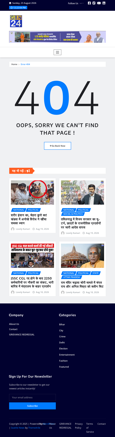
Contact (13, 329)
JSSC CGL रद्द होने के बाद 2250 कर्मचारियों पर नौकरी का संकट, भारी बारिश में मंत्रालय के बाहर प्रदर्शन (32, 282)
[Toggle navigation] (57, 52)
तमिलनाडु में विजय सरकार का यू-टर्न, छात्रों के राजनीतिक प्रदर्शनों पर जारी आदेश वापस (81, 223)
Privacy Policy (79, 425)
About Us (14, 324)
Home (14, 64)
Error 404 (25, 64)
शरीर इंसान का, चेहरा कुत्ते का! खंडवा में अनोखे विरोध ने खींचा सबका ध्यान (29, 219)
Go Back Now (58, 145)
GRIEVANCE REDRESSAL (21, 334)
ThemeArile (34, 427)
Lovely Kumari (23, 228)
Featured (64, 366)
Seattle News (18, 427)
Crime (62, 336)
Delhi (62, 342)
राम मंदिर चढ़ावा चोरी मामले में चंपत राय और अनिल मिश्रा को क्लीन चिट (82, 284)
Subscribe (32, 405)
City (61, 330)
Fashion (63, 360)
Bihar (62, 324)
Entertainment (67, 354)
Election (63, 348)
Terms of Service (90, 427)
